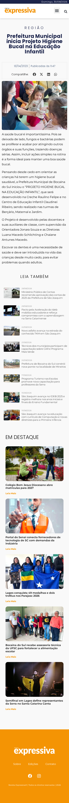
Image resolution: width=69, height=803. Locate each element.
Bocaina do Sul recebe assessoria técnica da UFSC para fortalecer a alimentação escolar (33, 648)
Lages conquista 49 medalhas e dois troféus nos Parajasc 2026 (30, 594)
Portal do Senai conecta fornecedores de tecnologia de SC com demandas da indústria (33, 540)
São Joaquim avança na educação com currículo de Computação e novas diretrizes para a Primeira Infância (44, 416)
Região (34, 27)
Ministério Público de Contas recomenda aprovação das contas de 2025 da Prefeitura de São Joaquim (44, 294)
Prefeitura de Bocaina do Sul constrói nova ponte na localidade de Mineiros (44, 365)
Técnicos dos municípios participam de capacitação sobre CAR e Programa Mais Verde (44, 348)
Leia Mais (11, 493)
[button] (57, 11)
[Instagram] (39, 776)
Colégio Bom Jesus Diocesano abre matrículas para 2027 (29, 486)
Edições (33, 764)
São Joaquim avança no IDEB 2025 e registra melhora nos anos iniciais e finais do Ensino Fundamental (43, 399)
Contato (50, 764)
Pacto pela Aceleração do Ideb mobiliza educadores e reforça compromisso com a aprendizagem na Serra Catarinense (43, 314)
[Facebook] (30, 776)
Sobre (17, 764)
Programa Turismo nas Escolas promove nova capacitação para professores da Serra (41, 381)
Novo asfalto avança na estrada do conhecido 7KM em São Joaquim (42, 332)
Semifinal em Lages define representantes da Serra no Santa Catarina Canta (34, 702)
